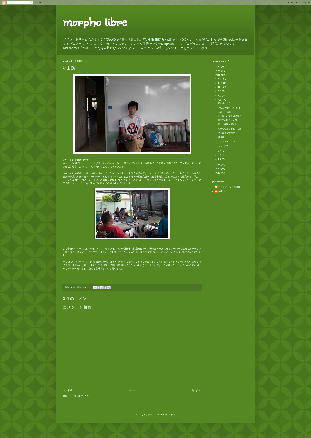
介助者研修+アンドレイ (229, 107)
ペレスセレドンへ (226, 141)
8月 (220, 95)
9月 (220, 91)
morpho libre (95, 20)
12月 (220, 78)
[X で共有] (102, 287)
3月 (220, 155)
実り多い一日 (224, 103)
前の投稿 (196, 390)
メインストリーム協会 (229, 186)
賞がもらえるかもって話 (229, 128)
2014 (218, 164)
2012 (218, 173)
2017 (218, 66)
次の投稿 (68, 390)
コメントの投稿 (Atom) (79, 395)
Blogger (171, 415)
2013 (218, 168)
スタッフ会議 (224, 112)
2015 (218, 75)
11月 (220, 83)
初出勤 (221, 137)
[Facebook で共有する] (105, 287)
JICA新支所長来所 (226, 133)
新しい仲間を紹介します (229, 124)
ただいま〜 (223, 145)
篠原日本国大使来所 (227, 120)
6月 (220, 151)
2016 (218, 70)
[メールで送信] (95, 287)
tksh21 (221, 191)
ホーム (132, 390)
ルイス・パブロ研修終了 (229, 116)
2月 (220, 159)
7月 (220, 99)
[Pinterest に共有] (109, 287)
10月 (220, 87)
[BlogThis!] (98, 287)
